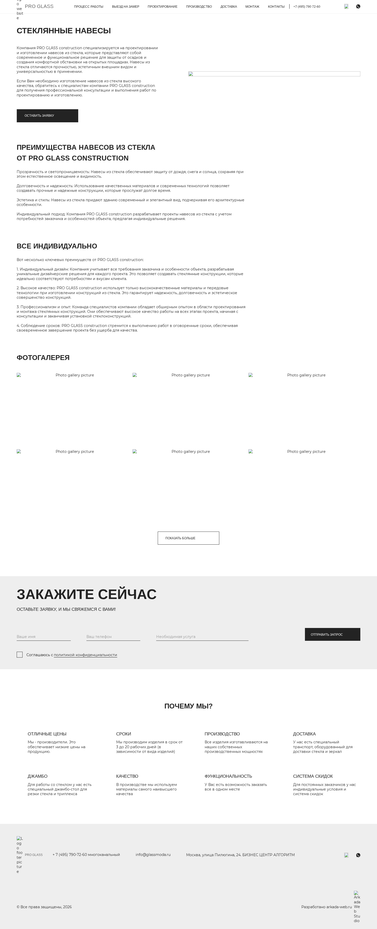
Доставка (229, 6)
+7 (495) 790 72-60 (306, 6)
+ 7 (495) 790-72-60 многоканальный (86, 855)
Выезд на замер (125, 6)
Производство (199, 6)
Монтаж (252, 6)
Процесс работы (88, 6)
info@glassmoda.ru (153, 855)
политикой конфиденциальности (85, 655)
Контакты (276, 6)
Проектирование (162, 6)
